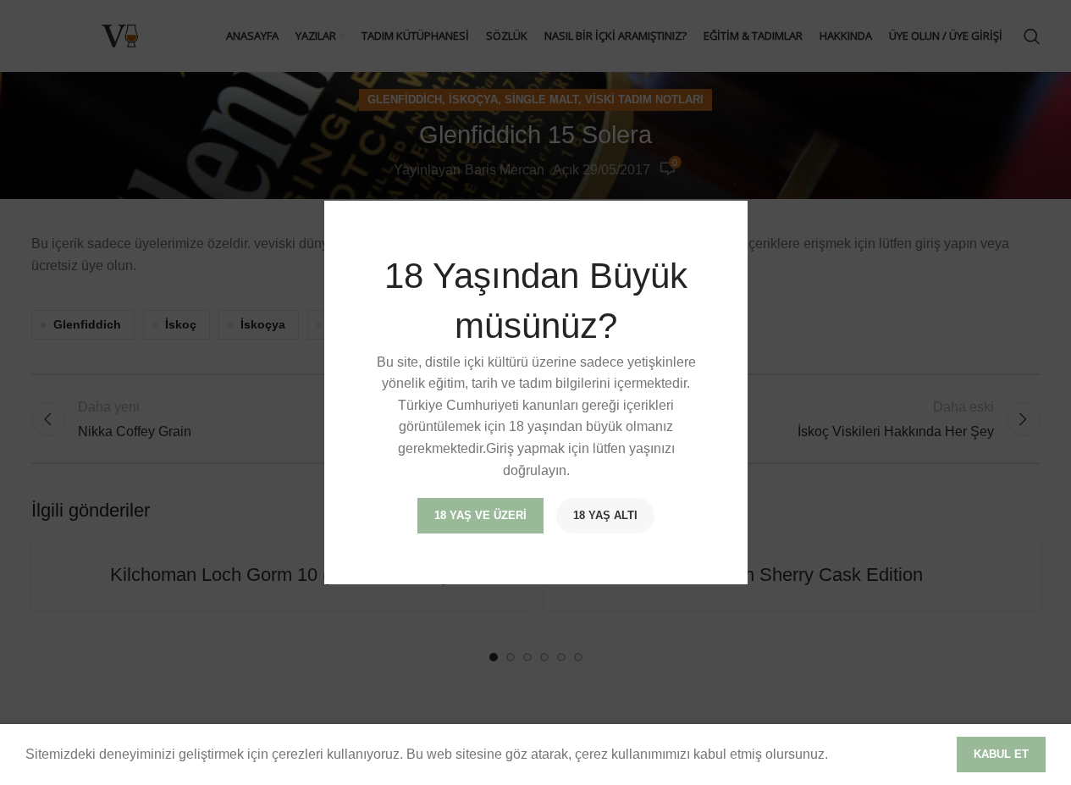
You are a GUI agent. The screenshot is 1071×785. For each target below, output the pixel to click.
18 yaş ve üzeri (480, 515)
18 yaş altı (605, 515)
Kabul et (1001, 754)
